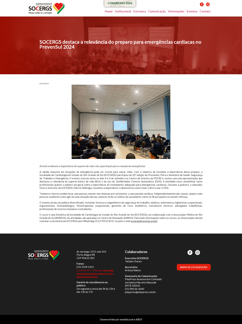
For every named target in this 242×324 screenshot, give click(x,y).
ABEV (139, 319)
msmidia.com (127, 319)
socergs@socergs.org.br (144, 221)
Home (109, 11)
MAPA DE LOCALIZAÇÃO (193, 267)
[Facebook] (201, 5)
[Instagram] (207, 5)
